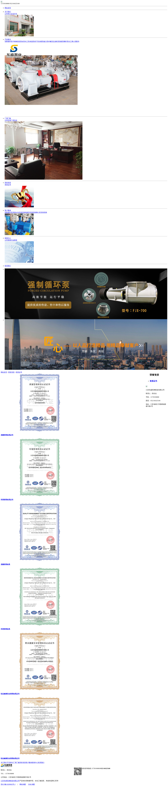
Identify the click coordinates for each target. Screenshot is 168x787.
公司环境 (8, 120)
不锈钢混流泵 (17, 41)
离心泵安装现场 (41, 212)
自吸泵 (41, 41)
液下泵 (36, 41)
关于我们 (8, 12)
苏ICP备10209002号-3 (8, 784)
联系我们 (8, 266)
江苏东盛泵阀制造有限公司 (10, 781)
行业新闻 (14, 240)
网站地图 (23, 784)
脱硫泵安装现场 (30, 212)
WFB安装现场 (20, 212)
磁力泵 (46, 41)
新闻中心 (8, 238)
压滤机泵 (56, 41)
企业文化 (14, 14)
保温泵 (32, 41)
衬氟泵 (50, 41)
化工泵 (27, 41)
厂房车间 (14, 120)
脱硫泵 (61, 41)
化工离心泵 (72, 41)
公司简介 (8, 14)
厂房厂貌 (8, 118)
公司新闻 (8, 240)
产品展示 (8, 39)
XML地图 (31, 784)
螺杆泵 (66, 41)
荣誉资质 (8, 182)
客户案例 (8, 210)
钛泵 (23, 41)
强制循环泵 (8, 41)
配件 (77, 41)
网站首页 (8, 8)
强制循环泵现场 (10, 212)
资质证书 (8, 185)
